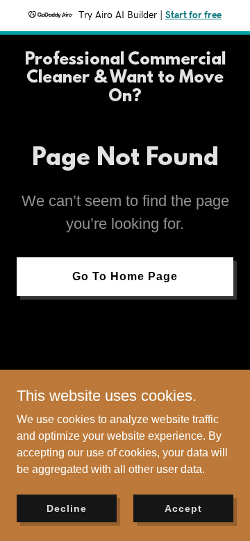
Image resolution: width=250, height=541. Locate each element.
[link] (125, 97)
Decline (66, 507)
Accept (183, 507)
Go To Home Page (125, 276)
